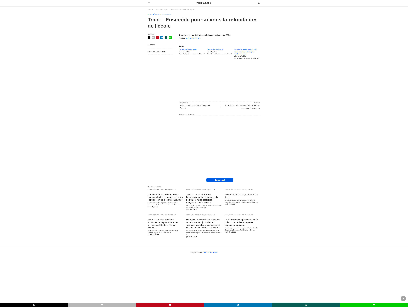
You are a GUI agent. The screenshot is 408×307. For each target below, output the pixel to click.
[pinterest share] (157, 37)
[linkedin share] (161, 37)
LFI (175, 189)
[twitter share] (149, 37)
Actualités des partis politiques (182, 9)
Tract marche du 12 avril (215, 49)
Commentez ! (220, 180)
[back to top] (403, 298)
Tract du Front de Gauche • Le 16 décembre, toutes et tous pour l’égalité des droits (245, 52)
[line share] (170, 37)
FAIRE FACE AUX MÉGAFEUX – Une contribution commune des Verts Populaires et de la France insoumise (165, 197)
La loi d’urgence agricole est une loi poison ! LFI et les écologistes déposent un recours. (241, 222)
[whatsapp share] (166, 37)
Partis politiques (162, 9)
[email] (102, 305)
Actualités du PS (193, 38)
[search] (259, 3)
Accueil (150, 9)
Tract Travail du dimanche (188, 49)
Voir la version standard (210, 252)
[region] (219, 80)
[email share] (153, 37)
